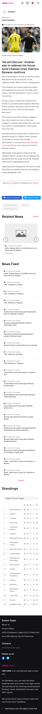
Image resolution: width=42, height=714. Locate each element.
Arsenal (25, 205)
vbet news (6, 671)
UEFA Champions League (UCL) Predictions (20, 632)
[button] (4, 11)
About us (6, 625)
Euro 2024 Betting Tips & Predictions (18, 636)
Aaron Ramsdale (10, 205)
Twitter (35, 183)
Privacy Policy (8, 628)
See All (21, 480)
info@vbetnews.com (10, 648)
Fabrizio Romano (10, 209)
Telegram (16, 183)
